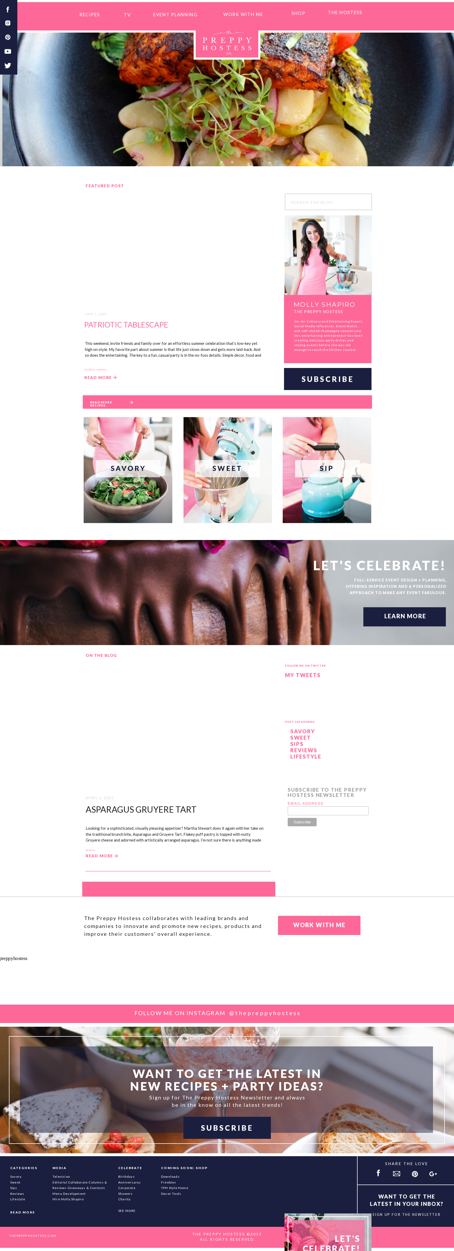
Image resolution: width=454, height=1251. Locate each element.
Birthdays (126, 1177)
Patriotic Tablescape (126, 324)
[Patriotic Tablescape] (177, 250)
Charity (124, 1199)
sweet (15, 1182)
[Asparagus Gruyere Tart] (177, 725)
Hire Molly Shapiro (68, 1199)
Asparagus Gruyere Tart (141, 809)
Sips (297, 744)
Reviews (303, 750)
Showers (125, 1194)
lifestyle (17, 1199)
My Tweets (303, 675)
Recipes (89, 369)
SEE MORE (127, 1211)
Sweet (300, 737)
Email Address (305, 803)
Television (61, 1177)
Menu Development (69, 1194)
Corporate (127, 1188)
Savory (302, 731)
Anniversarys (129, 1182)
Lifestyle (305, 756)
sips (13, 1188)
